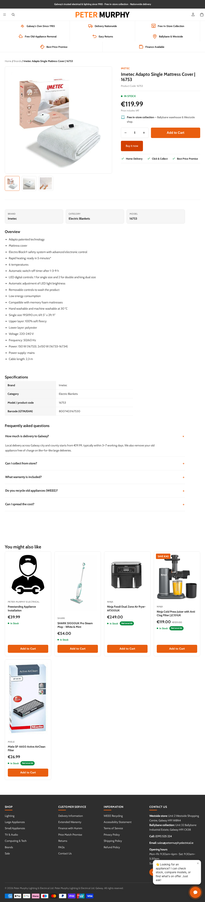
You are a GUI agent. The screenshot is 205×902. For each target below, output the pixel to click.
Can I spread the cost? (95, 504)
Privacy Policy (112, 834)
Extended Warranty (69, 822)
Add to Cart (175, 132)
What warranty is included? (95, 477)
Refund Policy (112, 847)
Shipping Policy (113, 841)
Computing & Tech (16, 841)
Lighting (9, 816)
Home (8, 61)
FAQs (61, 847)
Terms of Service (113, 828)
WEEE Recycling (113, 816)
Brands (17, 61)
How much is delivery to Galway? (95, 436)
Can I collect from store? (95, 463)
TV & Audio (11, 834)
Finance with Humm (70, 828)
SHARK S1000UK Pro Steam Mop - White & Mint (75, 625)
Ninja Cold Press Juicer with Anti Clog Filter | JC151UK (176, 613)
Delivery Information (70, 816)
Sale (7, 853)
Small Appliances (15, 828)
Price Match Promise (70, 834)
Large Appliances (15, 822)
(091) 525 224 (163, 836)
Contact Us (65, 853)
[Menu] (4, 14)
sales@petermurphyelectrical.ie (175, 843)
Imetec (125, 68)
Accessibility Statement (118, 822)
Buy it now (132, 146)
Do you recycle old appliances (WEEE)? (95, 490)
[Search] (13, 14)
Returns (62, 841)
